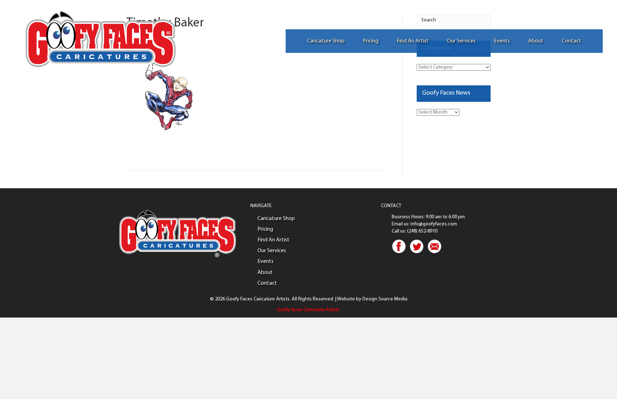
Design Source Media (384, 299)
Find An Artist (413, 41)
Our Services (461, 41)
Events (502, 41)
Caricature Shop (326, 41)
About (535, 41)
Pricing (370, 41)
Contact (571, 41)
